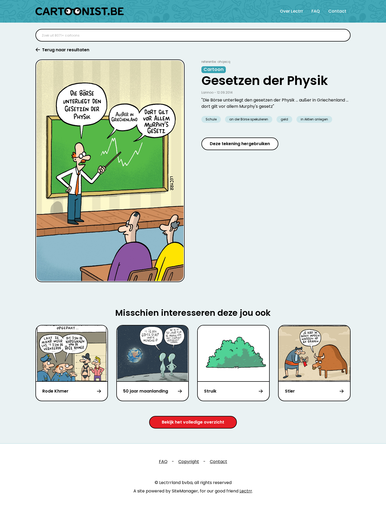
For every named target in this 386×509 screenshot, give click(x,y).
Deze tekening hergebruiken (240, 144)
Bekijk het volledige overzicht (193, 422)
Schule (211, 119)
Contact (337, 11)
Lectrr (245, 491)
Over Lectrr (291, 11)
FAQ (315, 11)
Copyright (188, 462)
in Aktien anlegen (314, 119)
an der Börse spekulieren (248, 119)
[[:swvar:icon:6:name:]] (343, 35)
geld (284, 119)
